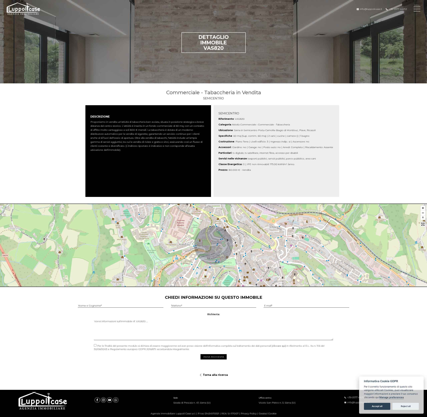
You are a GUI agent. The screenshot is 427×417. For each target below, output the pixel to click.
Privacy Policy (249, 413)
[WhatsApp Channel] (115, 399)
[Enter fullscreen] (422, 224)
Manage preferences (391, 397)
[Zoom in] (422, 208)
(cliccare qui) (279, 345)
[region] (213, 245)
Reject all (405, 406)
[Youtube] (110, 399)
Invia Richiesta (213, 356)
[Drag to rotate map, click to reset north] (422, 217)
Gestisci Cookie (268, 413)
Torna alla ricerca (215, 374)
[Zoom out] (422, 212)
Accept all (377, 406)
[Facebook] (98, 399)
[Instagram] (104, 399)
